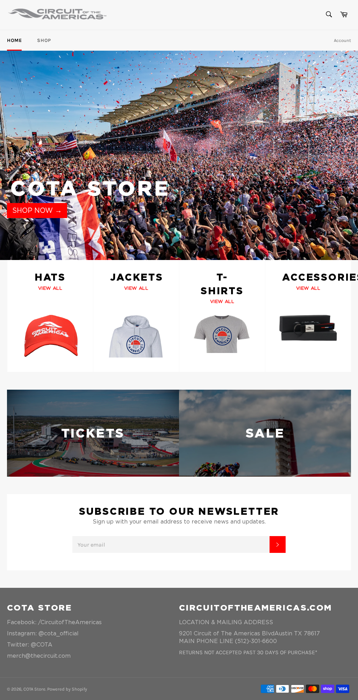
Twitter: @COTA (29, 644)
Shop (44, 40)
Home (14, 40)
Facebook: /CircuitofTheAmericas (54, 622)
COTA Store (34, 689)
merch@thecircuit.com (39, 655)
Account (342, 40)
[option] (179, 155)
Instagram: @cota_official (43, 633)
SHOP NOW (37, 210)
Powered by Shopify (67, 689)
